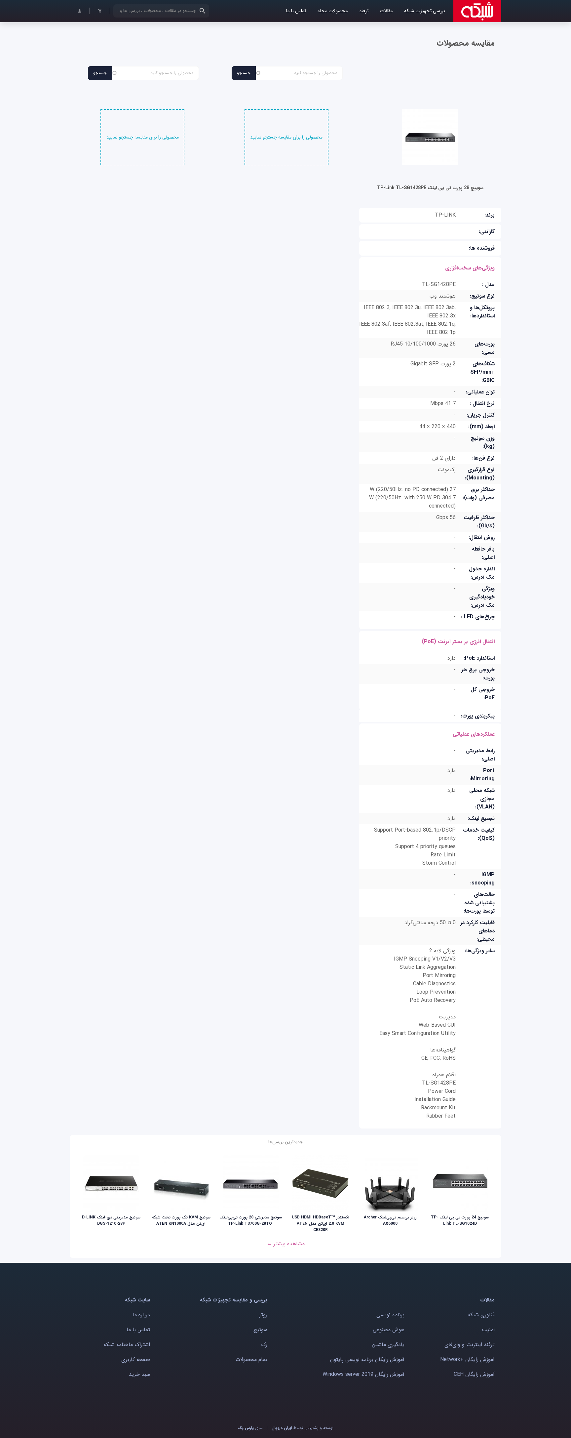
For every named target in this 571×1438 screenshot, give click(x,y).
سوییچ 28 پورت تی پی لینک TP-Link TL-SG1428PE (430, 187)
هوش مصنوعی (388, 1330)
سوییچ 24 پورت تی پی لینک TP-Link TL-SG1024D (460, 1220)
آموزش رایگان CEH (474, 1374)
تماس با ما (296, 11)
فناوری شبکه (481, 1315)
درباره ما (141, 1315)
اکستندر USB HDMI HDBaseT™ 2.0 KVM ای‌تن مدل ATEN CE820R (320, 1223)
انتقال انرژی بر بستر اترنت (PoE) (458, 641)
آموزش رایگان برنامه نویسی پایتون (367, 1359)
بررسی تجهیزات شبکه (424, 11)
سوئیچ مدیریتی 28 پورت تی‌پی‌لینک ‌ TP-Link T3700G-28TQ (250, 1220)
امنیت (488, 1330)
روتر (263, 1315)
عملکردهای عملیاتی (474, 734)
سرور (250, 1428)
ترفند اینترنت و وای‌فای (469, 1344)
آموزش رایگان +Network (467, 1359)
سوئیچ (260, 1330)
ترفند (363, 11)
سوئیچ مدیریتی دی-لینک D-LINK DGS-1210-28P (111, 1220)
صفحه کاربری (135, 1359)
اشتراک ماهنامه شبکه (126, 1344)
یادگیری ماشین (388, 1344)
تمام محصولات (251, 1359)
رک (264, 1344)
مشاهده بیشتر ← (286, 1244)
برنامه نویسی (390, 1315)
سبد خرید (139, 1374)
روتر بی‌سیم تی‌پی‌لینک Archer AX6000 (390, 1220)
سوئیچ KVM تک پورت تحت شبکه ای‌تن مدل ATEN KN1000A (181, 1220)
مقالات (386, 11)
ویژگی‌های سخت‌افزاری (470, 268)
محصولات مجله (333, 11)
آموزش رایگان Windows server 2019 (363, 1374)
